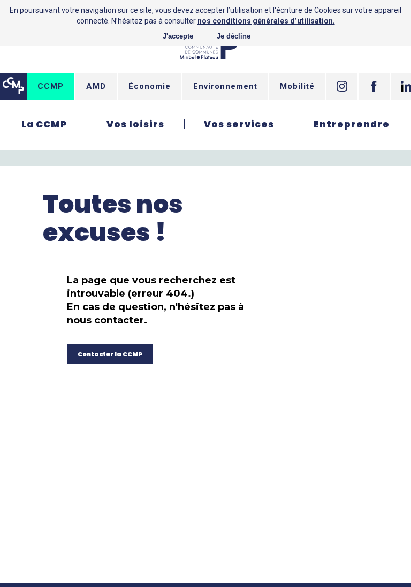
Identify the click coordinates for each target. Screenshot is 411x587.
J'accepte (178, 36)
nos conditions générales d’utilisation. (266, 21)
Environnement (225, 86)
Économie (149, 86)
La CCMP (44, 124)
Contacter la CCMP (110, 354)
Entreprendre (352, 124)
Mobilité (297, 86)
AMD (96, 86)
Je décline (233, 36)
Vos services (239, 124)
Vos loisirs (135, 124)
